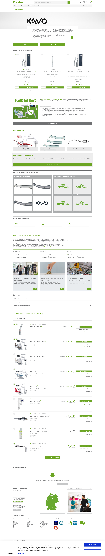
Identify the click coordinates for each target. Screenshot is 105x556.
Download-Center (16, 526)
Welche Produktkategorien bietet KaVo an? (22, 305)
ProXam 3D (35, 401)
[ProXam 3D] (20, 403)
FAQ (27, 527)
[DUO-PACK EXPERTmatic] (26, 60)
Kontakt (28, 529)
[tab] (79, 240)
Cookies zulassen (92, 544)
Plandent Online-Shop (58, 99)
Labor (41, 530)
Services (14, 524)
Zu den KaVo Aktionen (52, 164)
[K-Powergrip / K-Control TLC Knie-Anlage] (20, 448)
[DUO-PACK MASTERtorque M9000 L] (78, 60)
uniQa (33, 386)
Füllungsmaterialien (43, 524)
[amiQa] (20, 374)
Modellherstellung (43, 527)
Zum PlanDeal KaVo (52, 123)
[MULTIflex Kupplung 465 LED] (20, 418)
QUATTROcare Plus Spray (38, 431)
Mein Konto (29, 521)
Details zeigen (21, 553)
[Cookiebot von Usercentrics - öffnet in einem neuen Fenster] (10, 554)
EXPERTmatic (35, 326)
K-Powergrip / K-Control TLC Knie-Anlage (43, 446)
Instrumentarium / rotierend (44, 525)
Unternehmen (15, 523)
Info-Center (28, 526)
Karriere (14, 528)
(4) (84, 448)
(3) (84, 344)
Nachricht (23, 224)
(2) (84, 358)
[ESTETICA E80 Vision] (20, 359)
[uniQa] (20, 389)
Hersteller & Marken (30, 524)
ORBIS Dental (29, 525)
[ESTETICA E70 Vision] (20, 344)
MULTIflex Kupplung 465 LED (39, 416)
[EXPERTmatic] (20, 329)
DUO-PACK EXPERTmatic (25, 72)
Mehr (35, 288)
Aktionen (26, 44)
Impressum (15, 535)
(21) (83, 329)
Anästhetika (42, 522)
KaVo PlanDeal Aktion (45, 99)
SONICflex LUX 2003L (51, 72)
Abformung (42, 521)
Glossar (28, 528)
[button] (81, 2)
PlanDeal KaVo (52, 44)
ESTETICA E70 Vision (37, 341)
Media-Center (15, 525)
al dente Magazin (16, 529)
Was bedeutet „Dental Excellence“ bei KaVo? (22, 302)
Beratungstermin (52, 224)
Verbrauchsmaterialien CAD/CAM (45, 528)
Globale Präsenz (70, 240)
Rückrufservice (78, 224)
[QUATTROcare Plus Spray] (20, 433)
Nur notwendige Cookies (92, 548)
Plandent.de (15, 521)
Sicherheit (15, 530)
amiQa (33, 371)
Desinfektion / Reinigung (44, 523)
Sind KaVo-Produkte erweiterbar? (20, 298)
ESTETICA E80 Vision (37, 356)
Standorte (15, 522)
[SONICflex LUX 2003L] (52, 60)
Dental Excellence (70, 244)
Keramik (41, 526)
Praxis (41, 529)
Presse (14, 527)
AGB (14, 534)
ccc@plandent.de (17, 494)
